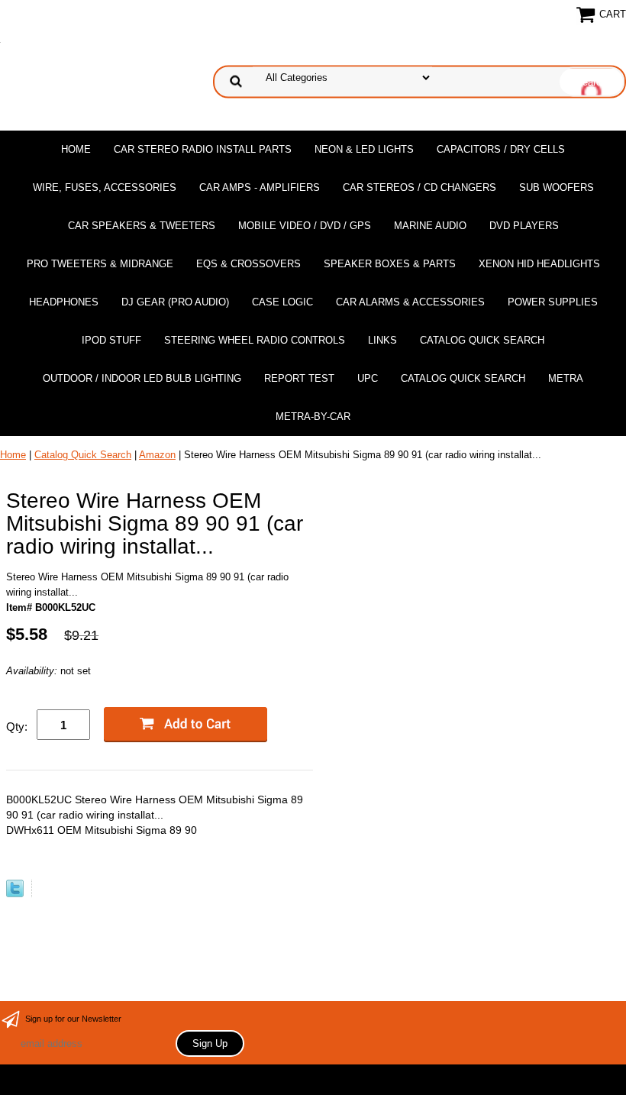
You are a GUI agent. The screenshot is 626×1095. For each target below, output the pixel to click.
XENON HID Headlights (539, 264)
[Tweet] (15, 894)
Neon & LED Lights (364, 149)
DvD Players (524, 225)
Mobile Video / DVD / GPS (304, 225)
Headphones (63, 302)
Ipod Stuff (111, 340)
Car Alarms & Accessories (410, 302)
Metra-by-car (313, 416)
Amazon (157, 454)
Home (76, 149)
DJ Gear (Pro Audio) (175, 302)
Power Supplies (553, 302)
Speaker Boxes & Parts (390, 264)
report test (299, 378)
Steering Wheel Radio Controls (254, 340)
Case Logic (282, 302)
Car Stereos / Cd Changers (419, 187)
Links (382, 340)
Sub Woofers (556, 187)
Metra (565, 378)
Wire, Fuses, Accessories (104, 187)
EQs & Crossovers (248, 264)
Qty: (16, 726)
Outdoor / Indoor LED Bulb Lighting (142, 378)
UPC (367, 378)
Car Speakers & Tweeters (141, 225)
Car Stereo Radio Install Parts (203, 149)
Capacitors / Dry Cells (501, 149)
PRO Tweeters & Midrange (100, 264)
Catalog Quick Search (482, 340)
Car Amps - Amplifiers (259, 187)
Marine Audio (430, 225)
